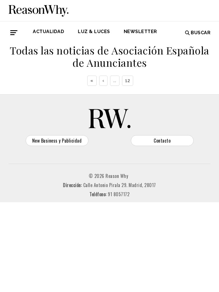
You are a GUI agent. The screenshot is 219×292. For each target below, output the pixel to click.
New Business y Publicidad (57, 140)
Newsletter (140, 31)
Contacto (162, 140)
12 (127, 80)
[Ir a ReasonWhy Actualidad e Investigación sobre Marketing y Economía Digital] (38, 10)
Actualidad (48, 31)
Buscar (200, 32)
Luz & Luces (94, 31)
